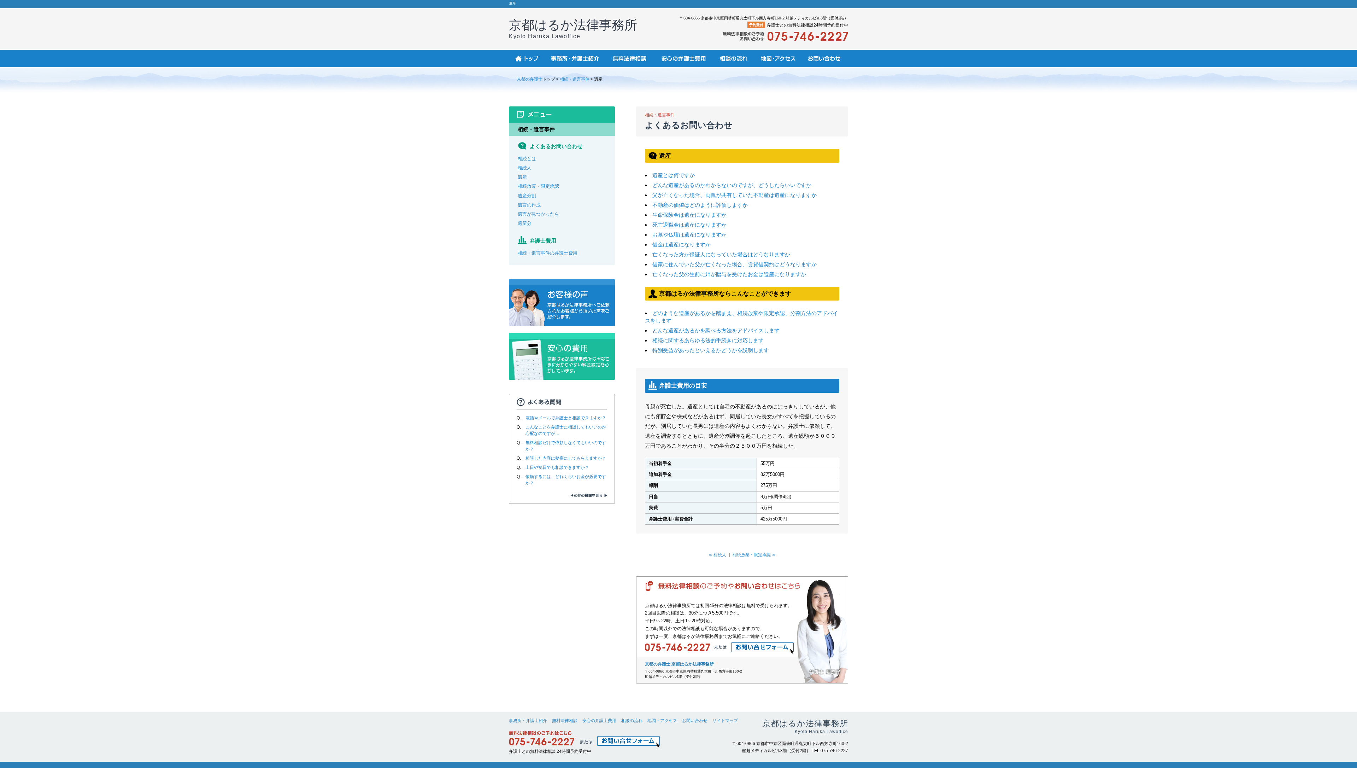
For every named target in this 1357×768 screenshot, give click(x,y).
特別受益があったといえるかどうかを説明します (710, 350)
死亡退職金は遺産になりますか (689, 225)
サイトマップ (725, 720)
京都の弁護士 (529, 79)
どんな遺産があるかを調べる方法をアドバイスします (716, 330)
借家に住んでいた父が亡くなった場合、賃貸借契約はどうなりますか (734, 264)
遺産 (522, 177)
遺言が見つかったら (538, 214)
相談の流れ (631, 720)
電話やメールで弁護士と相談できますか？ (565, 417)
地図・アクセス (662, 720)
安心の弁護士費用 (599, 720)
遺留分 (524, 223)
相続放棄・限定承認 (538, 186)
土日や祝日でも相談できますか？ (557, 467)
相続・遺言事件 (574, 79)
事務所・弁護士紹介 (528, 720)
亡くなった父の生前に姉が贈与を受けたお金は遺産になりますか (729, 274)
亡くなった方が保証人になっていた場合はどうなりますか (721, 254)
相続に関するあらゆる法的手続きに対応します (708, 340)
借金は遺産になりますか (681, 245)
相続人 (524, 167)
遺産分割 (527, 195)
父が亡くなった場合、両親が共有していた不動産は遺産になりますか (734, 195)
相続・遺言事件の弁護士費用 (547, 253)
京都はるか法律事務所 (573, 28)
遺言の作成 (529, 205)
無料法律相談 (564, 720)
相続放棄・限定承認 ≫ (754, 554)
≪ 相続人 (717, 554)
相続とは (527, 158)
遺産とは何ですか (673, 175)
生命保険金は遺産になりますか (689, 215)
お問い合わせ (694, 720)
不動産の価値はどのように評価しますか (700, 205)
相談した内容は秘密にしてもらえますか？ (565, 458)
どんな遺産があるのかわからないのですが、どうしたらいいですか (731, 185)
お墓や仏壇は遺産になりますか (689, 235)
